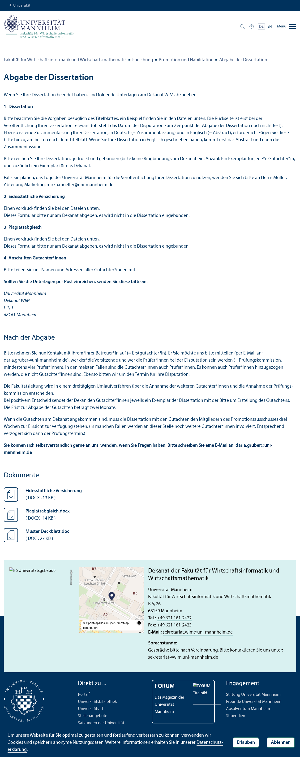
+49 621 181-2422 (174, 618)
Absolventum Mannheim (248, 709)
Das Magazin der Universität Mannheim (169, 704)
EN (269, 27)
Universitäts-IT (90, 709)
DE (261, 27)
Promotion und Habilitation (186, 60)
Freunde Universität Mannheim (253, 702)
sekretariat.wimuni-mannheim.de (198, 632)
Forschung (142, 60)
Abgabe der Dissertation (243, 60)
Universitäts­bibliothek (97, 702)
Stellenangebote (92, 716)
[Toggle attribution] (139, 623)
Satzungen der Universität (101, 723)
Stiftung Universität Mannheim (253, 694)
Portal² (84, 694)
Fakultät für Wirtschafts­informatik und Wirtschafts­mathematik (65, 60)
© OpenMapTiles (94, 623)
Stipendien (235, 716)
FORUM (165, 686)
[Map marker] (111, 597)
